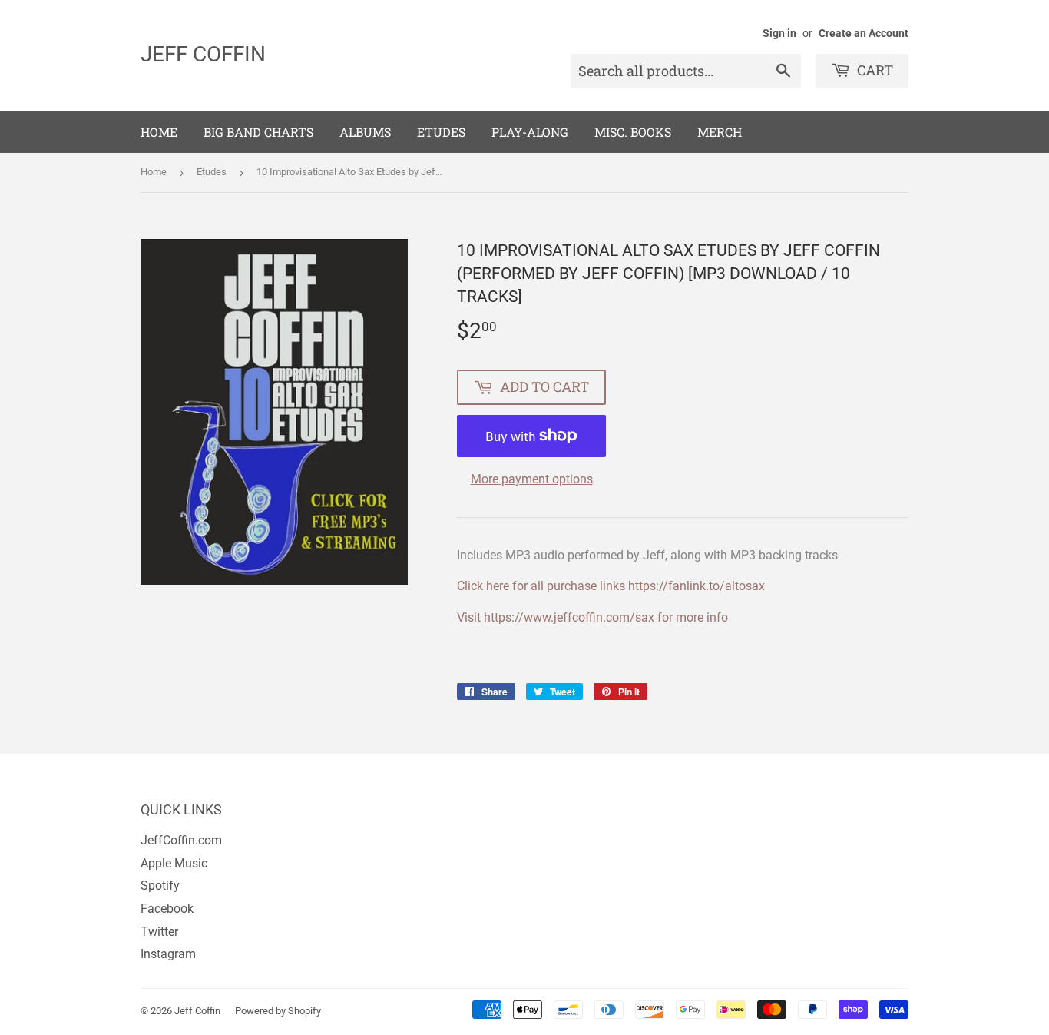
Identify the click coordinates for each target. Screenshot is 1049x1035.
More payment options (532, 479)
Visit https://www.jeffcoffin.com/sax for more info (592, 617)
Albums (365, 132)
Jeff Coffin (203, 54)
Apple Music (174, 863)
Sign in (779, 33)
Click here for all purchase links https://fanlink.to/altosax (611, 586)
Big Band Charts (258, 132)
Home (159, 132)
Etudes (441, 132)
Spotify (160, 885)
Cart (873, 70)
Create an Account (863, 33)
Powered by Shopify (278, 1011)
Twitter (159, 931)
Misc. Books (632, 132)
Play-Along (529, 132)
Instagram (168, 954)
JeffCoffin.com (181, 840)
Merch (719, 132)
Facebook (167, 908)
